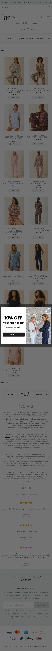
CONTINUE (13, 335)
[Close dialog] (49, 308)
